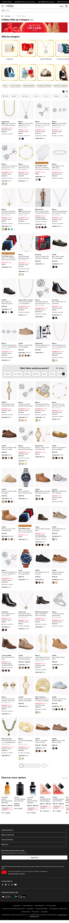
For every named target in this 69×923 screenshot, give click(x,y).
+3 (47, 227)
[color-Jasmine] (56, 539)
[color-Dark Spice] (56, 267)
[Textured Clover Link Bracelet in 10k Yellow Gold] (59, 390)
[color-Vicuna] (39, 227)
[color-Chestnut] (26, 356)
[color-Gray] (12, 539)
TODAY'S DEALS (7, 2)
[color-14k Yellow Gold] (6, 184)
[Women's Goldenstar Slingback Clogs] (59, 558)
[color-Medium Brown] (3, 670)
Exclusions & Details (13, 873)
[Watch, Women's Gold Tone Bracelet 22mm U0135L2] (9, 390)
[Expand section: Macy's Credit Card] (34, 834)
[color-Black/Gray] (9, 501)
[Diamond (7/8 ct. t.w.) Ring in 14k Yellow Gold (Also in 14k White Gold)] (43, 685)
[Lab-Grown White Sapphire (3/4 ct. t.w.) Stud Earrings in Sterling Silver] (59, 109)
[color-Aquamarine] (12, 229)
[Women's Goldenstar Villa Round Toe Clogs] (9, 434)
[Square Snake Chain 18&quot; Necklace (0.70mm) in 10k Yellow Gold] (26, 197)
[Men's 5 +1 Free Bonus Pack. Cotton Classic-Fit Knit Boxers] (26, 515)
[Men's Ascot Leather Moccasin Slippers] (59, 243)
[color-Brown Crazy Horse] (56, 318)
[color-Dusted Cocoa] (39, 751)
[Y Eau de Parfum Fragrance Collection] (33, 789)
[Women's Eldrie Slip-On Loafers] (59, 727)
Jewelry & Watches (28, 85)
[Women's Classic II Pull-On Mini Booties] (9, 515)
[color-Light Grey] (59, 458)
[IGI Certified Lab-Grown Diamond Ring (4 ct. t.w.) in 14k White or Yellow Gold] (43, 390)
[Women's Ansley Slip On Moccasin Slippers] (59, 434)
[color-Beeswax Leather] (37, 545)
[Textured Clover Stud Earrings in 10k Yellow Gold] (9, 685)
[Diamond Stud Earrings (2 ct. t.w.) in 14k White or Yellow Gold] (9, 558)
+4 (31, 355)
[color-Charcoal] (45, 227)
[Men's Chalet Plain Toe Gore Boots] (59, 288)
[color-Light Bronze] (53, 748)
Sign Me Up (34, 857)
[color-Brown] (39, 582)
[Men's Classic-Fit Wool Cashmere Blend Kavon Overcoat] (43, 197)
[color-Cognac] (6, 630)
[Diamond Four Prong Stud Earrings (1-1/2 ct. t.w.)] (9, 152)
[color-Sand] (3, 501)
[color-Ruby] (6, 229)
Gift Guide (7, 16)
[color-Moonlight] (20, 356)
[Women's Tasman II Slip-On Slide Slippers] (26, 331)
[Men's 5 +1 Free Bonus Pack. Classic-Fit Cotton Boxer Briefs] (9, 243)
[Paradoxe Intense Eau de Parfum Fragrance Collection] (58, 789)
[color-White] (20, 139)
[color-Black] (42, 227)
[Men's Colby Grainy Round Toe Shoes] (43, 600)
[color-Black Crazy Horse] (53, 318)
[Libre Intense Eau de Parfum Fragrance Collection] (7, 789)
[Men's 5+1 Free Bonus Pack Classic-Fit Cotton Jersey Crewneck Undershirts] (43, 152)
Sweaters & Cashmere (60, 85)
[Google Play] (20, 896)
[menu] (2, 6)
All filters (61, 368)
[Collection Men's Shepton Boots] (43, 515)
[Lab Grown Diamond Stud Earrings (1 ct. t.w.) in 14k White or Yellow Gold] (43, 109)
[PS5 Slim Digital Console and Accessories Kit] (43, 331)
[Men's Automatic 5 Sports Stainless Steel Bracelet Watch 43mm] (26, 477)
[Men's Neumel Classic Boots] (59, 643)
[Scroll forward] (63, 373)
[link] (9, 128)
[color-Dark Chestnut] (3, 458)
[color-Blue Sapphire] (23, 139)
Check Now (22, 873)
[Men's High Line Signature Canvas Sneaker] (9, 288)
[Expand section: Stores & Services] (34, 839)
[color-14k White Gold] (3, 184)
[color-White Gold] (23, 274)
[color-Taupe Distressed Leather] (45, 545)
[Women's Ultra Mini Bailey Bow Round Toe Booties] (43, 477)
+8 (14, 229)
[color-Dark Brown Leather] (48, 545)
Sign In (62, 6)
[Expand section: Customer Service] (34, 830)
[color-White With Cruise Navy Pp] (37, 180)
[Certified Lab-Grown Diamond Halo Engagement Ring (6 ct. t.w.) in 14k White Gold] (59, 600)
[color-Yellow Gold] (20, 274)
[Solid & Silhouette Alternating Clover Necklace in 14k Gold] (26, 243)
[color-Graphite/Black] (3, 312)
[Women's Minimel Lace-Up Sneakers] (59, 515)
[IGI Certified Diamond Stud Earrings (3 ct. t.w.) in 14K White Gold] (43, 288)
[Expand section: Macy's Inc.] (34, 844)
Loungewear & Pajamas (44, 85)
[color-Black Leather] (39, 545)
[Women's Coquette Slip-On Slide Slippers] (59, 685)
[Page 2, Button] (48, 765)
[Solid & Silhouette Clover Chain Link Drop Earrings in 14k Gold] (43, 643)
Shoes (5, 85)
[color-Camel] (37, 227)
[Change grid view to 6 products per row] (67, 91)
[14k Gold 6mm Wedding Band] (26, 727)
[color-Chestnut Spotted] (28, 668)
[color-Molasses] (12, 458)
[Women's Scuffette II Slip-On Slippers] (9, 477)
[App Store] (6, 896)
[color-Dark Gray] (28, 356)
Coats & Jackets (15, 85)
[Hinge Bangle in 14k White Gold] (59, 152)
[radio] (19, 138)
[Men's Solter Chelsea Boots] (9, 643)
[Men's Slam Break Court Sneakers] (59, 477)
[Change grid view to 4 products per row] (63, 92)
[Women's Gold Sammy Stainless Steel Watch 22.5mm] (26, 685)
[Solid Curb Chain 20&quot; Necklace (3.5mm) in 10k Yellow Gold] (9, 109)
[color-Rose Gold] (26, 420)
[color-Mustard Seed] (9, 458)
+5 (14, 539)
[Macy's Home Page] (9, 6)
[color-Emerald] (9, 229)
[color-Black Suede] (42, 545)
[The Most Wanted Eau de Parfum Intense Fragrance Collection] (20, 789)
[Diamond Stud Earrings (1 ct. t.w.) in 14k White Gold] (9, 331)
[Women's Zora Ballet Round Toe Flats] (43, 727)
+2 (14, 501)
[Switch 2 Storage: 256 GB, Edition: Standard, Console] (43, 243)
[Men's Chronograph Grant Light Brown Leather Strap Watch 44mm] (26, 558)
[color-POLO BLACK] (39, 180)
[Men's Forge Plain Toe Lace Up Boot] (9, 600)
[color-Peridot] (3, 229)
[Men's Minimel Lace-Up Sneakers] (43, 558)
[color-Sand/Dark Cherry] (23, 356)
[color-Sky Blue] (53, 709)
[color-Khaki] (6, 312)
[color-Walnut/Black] (12, 312)
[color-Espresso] (62, 458)
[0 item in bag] (66, 6)
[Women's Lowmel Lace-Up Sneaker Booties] (26, 643)
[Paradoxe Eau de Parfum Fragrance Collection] (45, 789)
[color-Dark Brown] (9, 670)
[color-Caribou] (12, 501)
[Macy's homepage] (2, 16)
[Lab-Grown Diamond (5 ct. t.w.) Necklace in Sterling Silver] (26, 288)
